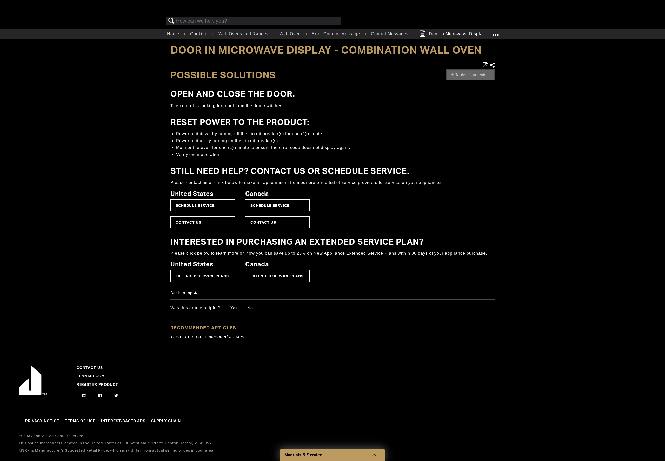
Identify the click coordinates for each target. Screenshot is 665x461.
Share (492, 65)
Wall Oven (291, 34)
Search (171, 21)
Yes (233, 308)
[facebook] (100, 396)
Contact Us (188, 222)
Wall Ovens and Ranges (244, 34)
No (250, 308)
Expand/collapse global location (496, 32)
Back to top (181, 293)
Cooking (199, 34)
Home (174, 34)
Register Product (97, 384)
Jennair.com (91, 376)
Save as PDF (485, 65)
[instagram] (84, 396)
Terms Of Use (80, 421)
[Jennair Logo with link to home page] (33, 394)
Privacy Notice (42, 421)
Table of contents (470, 75)
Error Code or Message (336, 34)
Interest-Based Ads (123, 421)
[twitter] (116, 396)
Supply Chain (166, 421)
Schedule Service (195, 205)
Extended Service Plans (202, 276)
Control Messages (390, 34)
